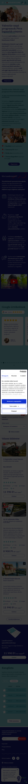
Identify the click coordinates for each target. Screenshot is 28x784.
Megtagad (14, 411)
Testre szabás (13, 406)
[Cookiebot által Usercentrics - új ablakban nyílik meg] (20, 372)
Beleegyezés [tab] (5, 375)
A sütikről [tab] (22, 375)
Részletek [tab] (14, 375)
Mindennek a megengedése (14, 401)
